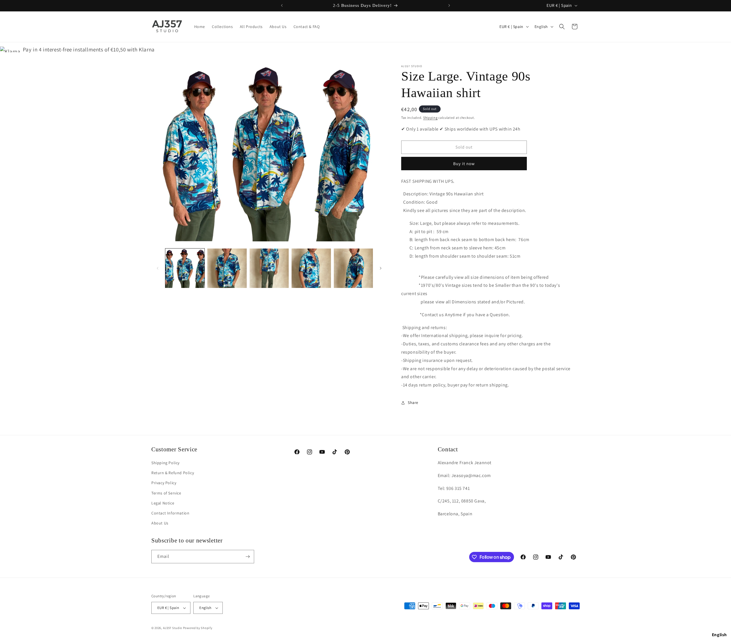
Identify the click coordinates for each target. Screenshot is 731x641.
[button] (562, 26)
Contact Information (170, 513)
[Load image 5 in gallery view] (353, 268)
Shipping (430, 117)
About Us (159, 523)
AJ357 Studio (172, 628)
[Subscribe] (247, 556)
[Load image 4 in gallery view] (311, 268)
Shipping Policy (165, 462)
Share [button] (413, 402)
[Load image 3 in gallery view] (269, 268)
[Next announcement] (449, 5)
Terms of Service (166, 493)
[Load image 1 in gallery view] (184, 268)
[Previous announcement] (282, 5)
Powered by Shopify (197, 628)
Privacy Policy (163, 482)
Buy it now (464, 163)
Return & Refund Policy (172, 472)
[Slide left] (157, 268)
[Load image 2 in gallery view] (226, 268)
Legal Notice (162, 503)
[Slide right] (380, 268)
